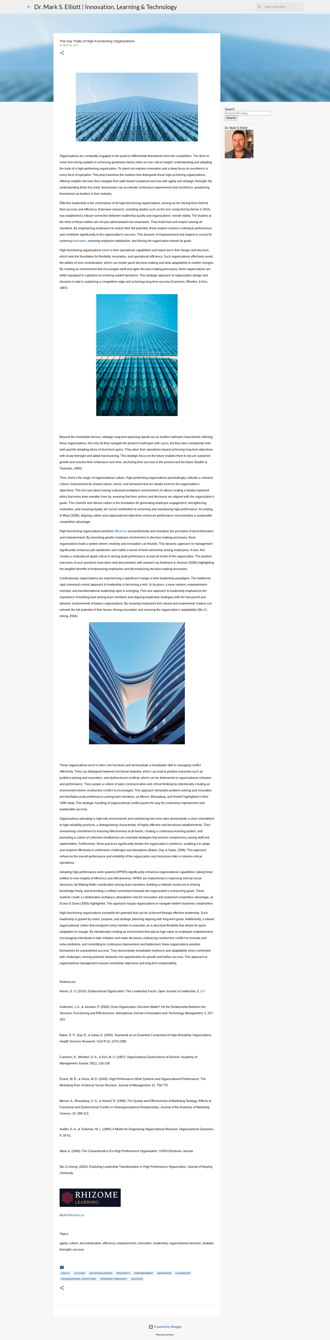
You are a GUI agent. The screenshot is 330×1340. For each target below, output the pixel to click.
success (136, 1279)
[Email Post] (62, 1269)
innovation (79, 240)
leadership (183, 1273)
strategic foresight (113, 1279)
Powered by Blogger (167, 1326)
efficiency (121, 531)
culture (79, 1273)
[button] (62, 53)
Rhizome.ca (76, 1215)
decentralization (100, 1273)
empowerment (143, 1273)
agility (164, 443)
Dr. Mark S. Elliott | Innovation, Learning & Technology (105, 6)
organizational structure (78, 1279)
